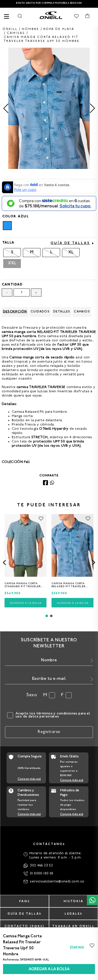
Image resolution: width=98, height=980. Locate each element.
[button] (7, 226)
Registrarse (49, 732)
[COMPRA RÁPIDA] (25, 602)
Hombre (30, 29)
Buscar (20, 16)
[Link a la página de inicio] (10, 29)
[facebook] (45, 483)
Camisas (16, 33)
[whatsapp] (52, 483)
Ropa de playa (58, 29)
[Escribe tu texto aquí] (51, 16)
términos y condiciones (56, 713)
